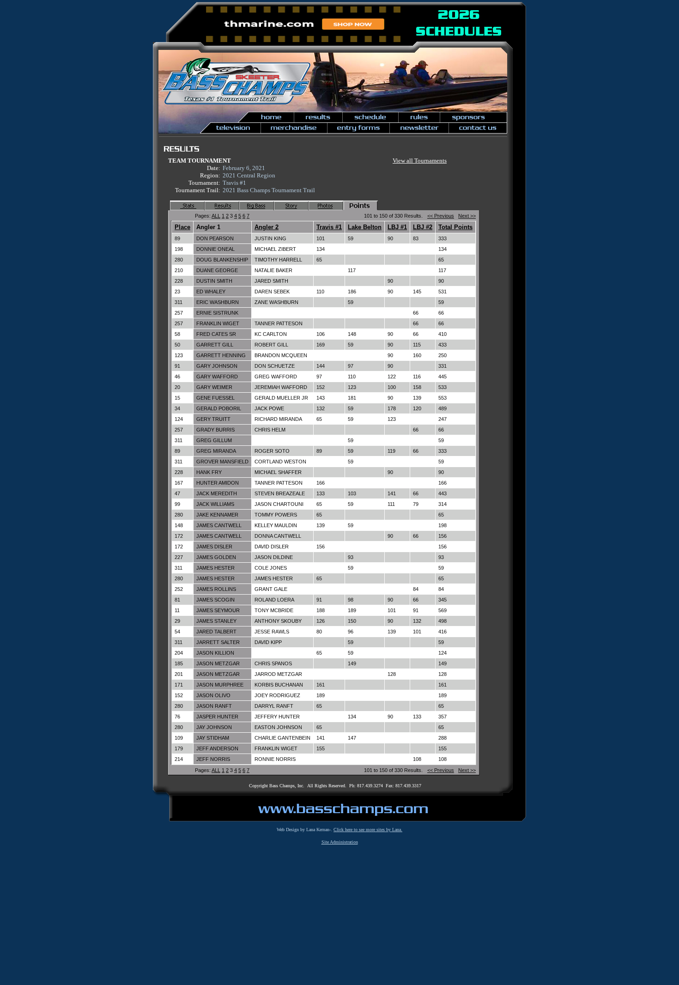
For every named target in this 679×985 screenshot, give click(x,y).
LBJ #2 (422, 227)
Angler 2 (267, 227)
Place (182, 227)
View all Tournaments (420, 160)
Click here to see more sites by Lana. (367, 829)
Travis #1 (329, 227)
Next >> (467, 216)
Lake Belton (365, 227)
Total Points (455, 227)
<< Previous (440, 216)
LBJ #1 (397, 227)
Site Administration (339, 842)
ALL (216, 216)
